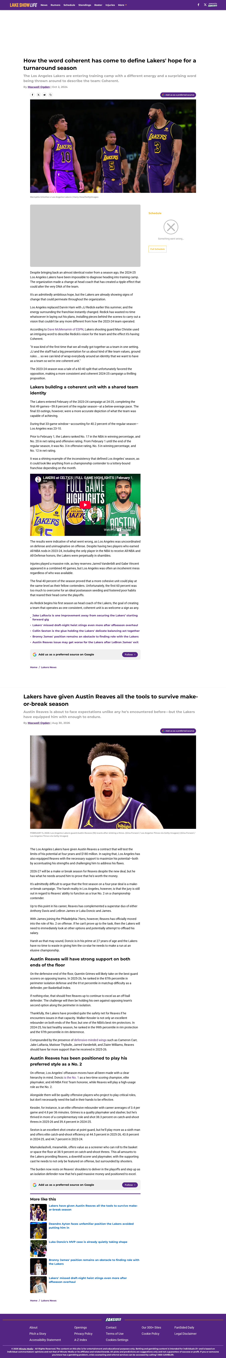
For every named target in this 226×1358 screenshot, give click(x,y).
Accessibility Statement (45, 1340)
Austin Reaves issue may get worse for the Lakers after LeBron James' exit (85, 642)
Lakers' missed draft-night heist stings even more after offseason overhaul (85, 625)
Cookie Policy (150, 1333)
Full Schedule (157, 249)
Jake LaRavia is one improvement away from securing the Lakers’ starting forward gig (85, 617)
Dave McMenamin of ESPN (65, 329)
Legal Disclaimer (185, 1333)
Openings (80, 1327)
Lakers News (48, 667)
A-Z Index (80, 1340)
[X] (205, 4)
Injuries (110, 5)
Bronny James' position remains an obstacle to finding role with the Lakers (85, 636)
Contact (111, 1327)
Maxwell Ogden (39, 87)
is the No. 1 (71, 1077)
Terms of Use (115, 1333)
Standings (84, 5)
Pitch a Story (37, 1333)
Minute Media (26, 1348)
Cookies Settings (117, 1340)
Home (33, 667)
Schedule (69, 5)
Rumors (55, 5)
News (44, 5)
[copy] (50, 94)
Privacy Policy (83, 1333)
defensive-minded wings (90, 1040)
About (33, 1327)
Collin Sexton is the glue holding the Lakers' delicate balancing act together (86, 630)
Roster (98, 5)
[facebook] (198, 4)
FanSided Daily (184, 1327)
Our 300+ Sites (151, 1327)
